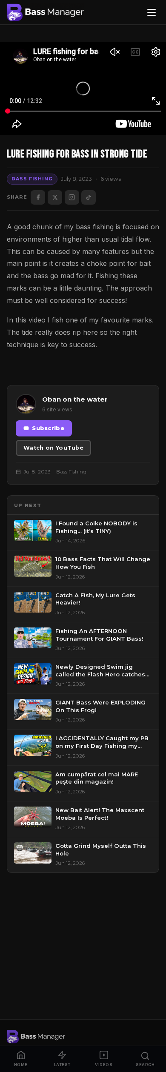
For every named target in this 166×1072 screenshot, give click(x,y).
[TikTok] (88, 197)
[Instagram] (72, 197)
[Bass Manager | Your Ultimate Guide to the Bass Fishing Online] (45, 12)
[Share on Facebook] (38, 197)
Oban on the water (75, 399)
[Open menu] (151, 12)
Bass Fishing (31, 179)
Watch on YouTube (53, 448)
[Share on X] (55, 197)
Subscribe (48, 428)
